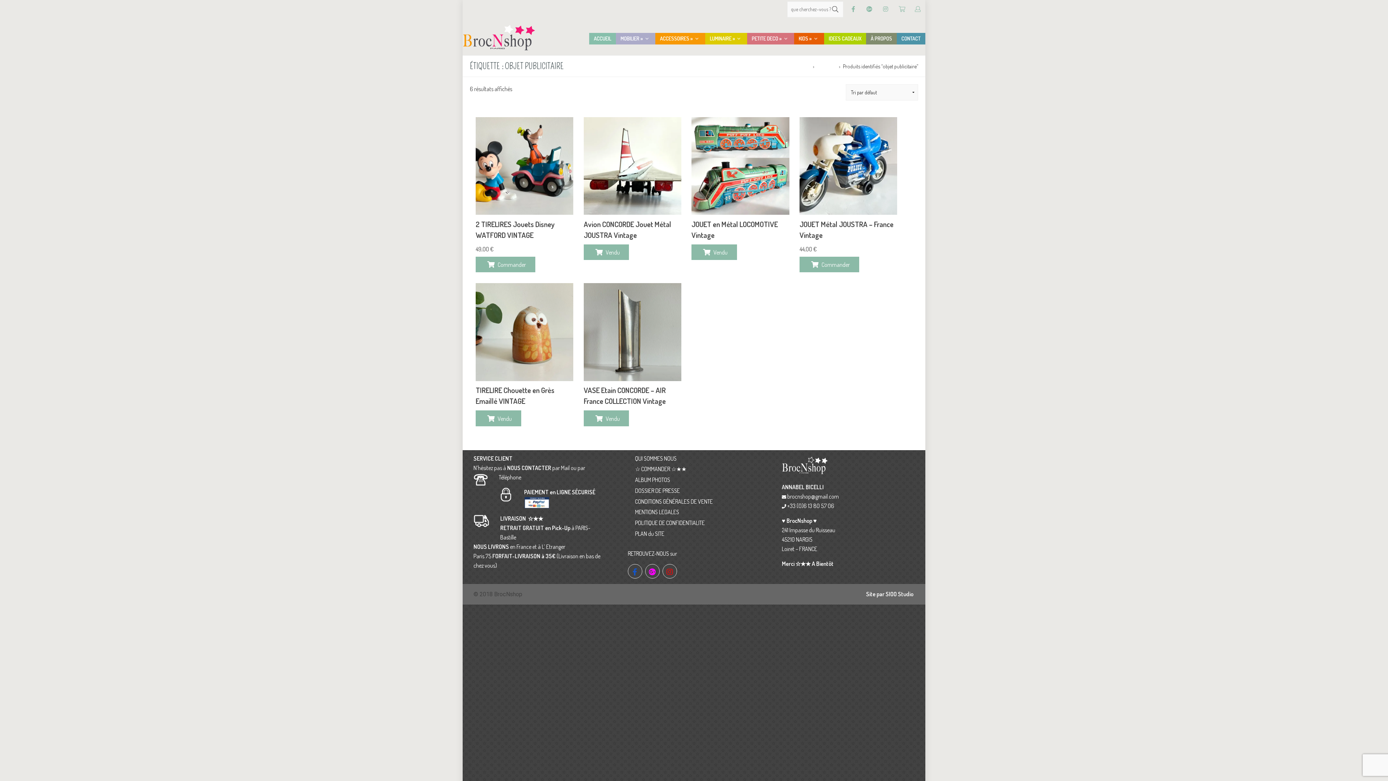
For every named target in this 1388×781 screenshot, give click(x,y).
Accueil (802, 66)
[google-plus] (652, 571)
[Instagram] (885, 9)
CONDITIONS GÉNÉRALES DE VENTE (674, 501)
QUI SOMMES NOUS (656, 458)
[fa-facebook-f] (635, 571)
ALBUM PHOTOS (652, 479)
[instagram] (670, 571)
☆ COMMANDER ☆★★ (660, 469)
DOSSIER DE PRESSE (657, 490)
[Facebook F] (853, 9)
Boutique (826, 66)
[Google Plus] (869, 9)
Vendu (613, 252)
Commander (512, 264)
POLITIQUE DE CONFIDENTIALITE (670, 522)
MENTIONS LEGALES (657, 512)
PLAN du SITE (649, 533)
